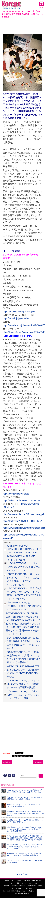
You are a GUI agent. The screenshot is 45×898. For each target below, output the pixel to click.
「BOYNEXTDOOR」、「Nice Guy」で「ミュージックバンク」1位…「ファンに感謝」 (24, 695)
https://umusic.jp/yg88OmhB (16, 318)
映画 (30, 883)
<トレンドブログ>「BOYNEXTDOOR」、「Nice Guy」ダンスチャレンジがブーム (24, 563)
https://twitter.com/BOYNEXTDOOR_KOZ (22, 521)
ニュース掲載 (28, 888)
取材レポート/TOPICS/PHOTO (32, 880)
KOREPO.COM (8, 880)
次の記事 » (38, 762)
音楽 (35, 883)
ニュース (18, 880)
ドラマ (24, 883)
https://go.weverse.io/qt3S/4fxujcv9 (19, 311)
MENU (41, 8)
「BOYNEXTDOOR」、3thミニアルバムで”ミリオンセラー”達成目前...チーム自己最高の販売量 (23, 684)
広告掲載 (18, 888)
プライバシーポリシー (18, 886)
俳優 (17, 883)
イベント (11, 883)
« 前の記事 (6, 762)
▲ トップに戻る (22, 874)
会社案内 (6, 886)
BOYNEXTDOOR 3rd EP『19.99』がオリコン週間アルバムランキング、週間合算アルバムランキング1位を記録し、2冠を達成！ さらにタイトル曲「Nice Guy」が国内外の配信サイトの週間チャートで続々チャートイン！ (23, 623)
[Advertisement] (22, 25)
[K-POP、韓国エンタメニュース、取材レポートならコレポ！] (11, 3)
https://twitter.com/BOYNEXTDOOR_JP (21, 500)
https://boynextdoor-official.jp (16, 493)
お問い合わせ (31, 886)
